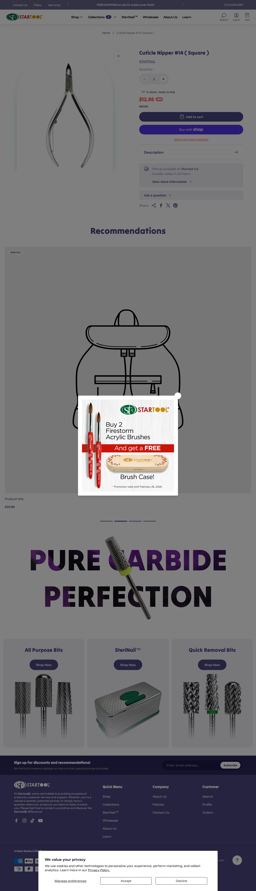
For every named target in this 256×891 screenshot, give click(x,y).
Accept (126, 881)
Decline (181, 881)
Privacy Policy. (99, 870)
